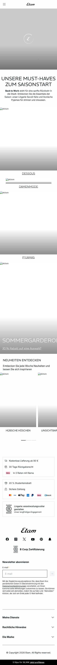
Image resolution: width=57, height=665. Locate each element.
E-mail (5, 567)
